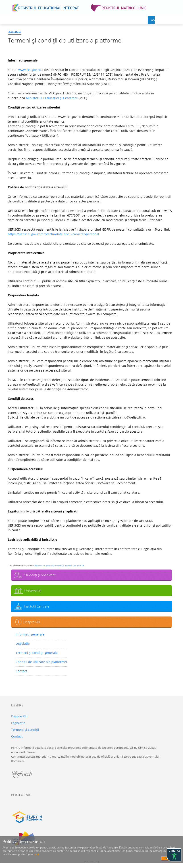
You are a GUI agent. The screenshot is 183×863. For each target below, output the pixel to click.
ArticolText (14, 32)
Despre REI (31, 622)
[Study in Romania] (91, 817)
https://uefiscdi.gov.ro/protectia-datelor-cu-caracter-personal (53, 234)
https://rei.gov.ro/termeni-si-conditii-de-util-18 (59, 565)
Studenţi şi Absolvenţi (40, 575)
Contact (21, 671)
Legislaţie (23, 643)
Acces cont (153, 21)
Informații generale (30, 634)
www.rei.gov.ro (29, 70)
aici (37, 854)
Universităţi (32, 590)
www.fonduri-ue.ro (23, 752)
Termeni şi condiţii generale (37, 652)
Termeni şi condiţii (25, 729)
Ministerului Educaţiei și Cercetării (52, 98)
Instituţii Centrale (36, 606)
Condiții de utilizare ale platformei (41, 662)
